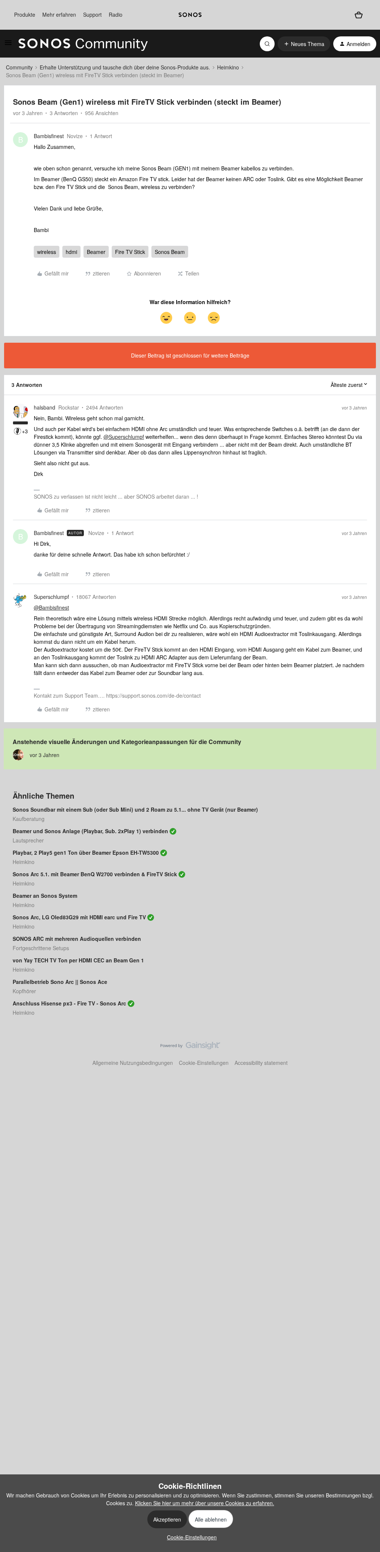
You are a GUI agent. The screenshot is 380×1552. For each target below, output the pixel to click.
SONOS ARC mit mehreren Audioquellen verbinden (77, 938)
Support (92, 14)
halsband (44, 407)
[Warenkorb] (358, 14)
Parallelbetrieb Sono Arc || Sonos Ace (60, 981)
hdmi (71, 251)
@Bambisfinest (51, 607)
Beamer (96, 251)
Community (19, 67)
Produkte (24, 14)
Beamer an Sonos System (45, 895)
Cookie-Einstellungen (204, 1062)
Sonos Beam (170, 251)
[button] (8, 45)
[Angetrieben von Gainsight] (190, 1047)
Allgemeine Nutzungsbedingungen (132, 1062)
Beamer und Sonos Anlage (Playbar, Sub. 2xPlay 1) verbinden (90, 831)
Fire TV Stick (130, 251)
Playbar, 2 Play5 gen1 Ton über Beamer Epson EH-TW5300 (86, 852)
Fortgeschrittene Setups (41, 948)
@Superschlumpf (124, 436)
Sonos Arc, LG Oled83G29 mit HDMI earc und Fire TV (79, 917)
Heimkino (228, 67)
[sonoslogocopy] (189, 15)
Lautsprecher (28, 840)
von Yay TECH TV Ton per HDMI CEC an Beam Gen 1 (78, 960)
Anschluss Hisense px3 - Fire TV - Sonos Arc (69, 1003)
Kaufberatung (29, 818)
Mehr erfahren (59, 14)
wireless (46, 251)
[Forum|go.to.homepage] (83, 43)
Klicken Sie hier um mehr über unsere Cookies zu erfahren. (204, 1503)
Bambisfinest (49, 136)
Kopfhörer (24, 991)
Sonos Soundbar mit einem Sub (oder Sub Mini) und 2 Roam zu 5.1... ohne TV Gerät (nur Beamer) (135, 809)
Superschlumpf (51, 596)
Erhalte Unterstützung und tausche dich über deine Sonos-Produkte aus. (125, 67)
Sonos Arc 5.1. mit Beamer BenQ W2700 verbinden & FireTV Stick (95, 874)
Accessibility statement (261, 1062)
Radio (115, 14)
